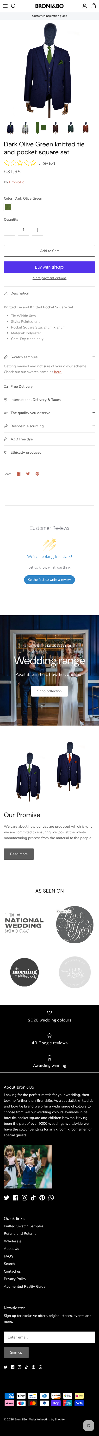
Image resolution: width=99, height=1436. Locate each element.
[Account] (83, 6)
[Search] (16, 6)
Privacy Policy (15, 1278)
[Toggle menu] (5, 6)
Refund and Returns (20, 1233)
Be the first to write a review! (49, 579)
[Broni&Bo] (49, 6)
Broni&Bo (16, 182)
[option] (49, 69)
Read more (19, 854)
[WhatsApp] (51, 1197)
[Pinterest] (42, 1197)
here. (58, 371)
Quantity (11, 219)
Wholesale (12, 1241)
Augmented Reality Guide (24, 1286)
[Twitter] (6, 1197)
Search (9, 1263)
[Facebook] (15, 1197)
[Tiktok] (33, 1197)
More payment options (50, 278)
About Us (11, 1248)
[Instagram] (24, 1197)
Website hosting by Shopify (47, 1419)
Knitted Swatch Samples (23, 1226)
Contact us (12, 1271)
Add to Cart (49, 250)
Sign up (16, 1352)
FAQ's (8, 1256)
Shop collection (49, 691)
